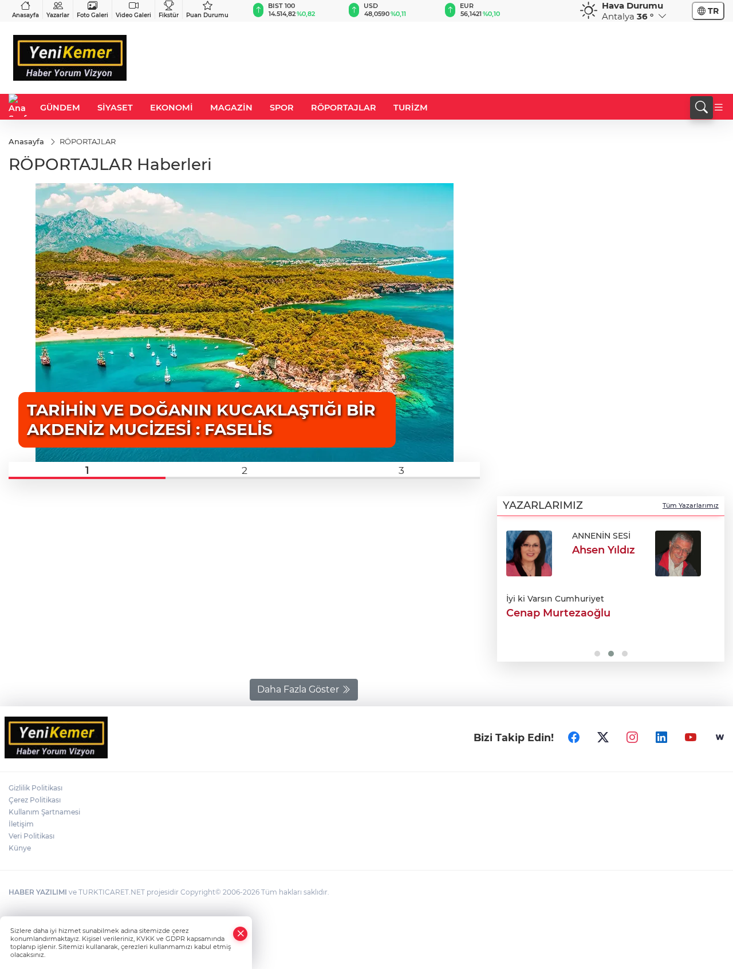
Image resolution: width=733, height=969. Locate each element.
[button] (87, 470)
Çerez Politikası (35, 800)
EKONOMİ (171, 107)
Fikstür (169, 15)
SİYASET (115, 107)
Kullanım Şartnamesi (44, 812)
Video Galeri (133, 15)
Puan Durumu (207, 15)
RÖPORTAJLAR (343, 107)
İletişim (21, 824)
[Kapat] (240, 934)
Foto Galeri (92, 15)
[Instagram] (632, 737)
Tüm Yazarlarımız (691, 505)
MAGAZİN (231, 107)
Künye (20, 848)
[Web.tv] (719, 737)
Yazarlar (57, 15)
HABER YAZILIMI (38, 892)
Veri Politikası (31, 836)
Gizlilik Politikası (35, 788)
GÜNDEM (60, 107)
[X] (603, 737)
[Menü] (718, 107)
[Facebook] (573, 737)
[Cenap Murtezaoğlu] (678, 553)
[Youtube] (690, 737)
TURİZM (410, 107)
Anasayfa (25, 15)
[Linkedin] (661, 737)
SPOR (282, 107)
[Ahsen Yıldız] (529, 553)
